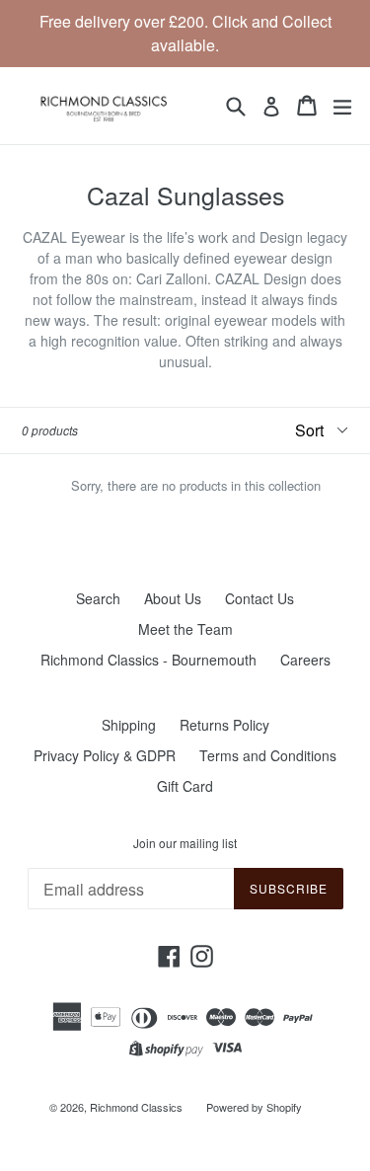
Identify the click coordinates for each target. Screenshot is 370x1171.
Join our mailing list (185, 843)
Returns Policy (224, 725)
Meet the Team (185, 629)
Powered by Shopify (254, 1107)
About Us (172, 598)
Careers (305, 659)
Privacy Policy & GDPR (105, 755)
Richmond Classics (136, 1107)
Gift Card (185, 786)
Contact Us (259, 598)
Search (98, 598)
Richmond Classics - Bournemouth (148, 659)
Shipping (129, 725)
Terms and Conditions (267, 755)
